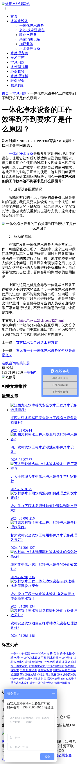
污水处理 (49, 662)
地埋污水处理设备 (64, 670)
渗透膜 (15, 674)
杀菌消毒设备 (29, 39)
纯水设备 (51, 674)
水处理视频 (19, 67)
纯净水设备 (36, 662)
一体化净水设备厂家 (33, 657)
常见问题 (18, 62)
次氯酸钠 (71, 678)
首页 (14, 16)
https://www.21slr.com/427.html (41, 320)
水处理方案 (19, 53)
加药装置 (26, 44)
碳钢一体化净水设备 (42, 682)
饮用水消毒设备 (34, 678)
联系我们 (18, 85)
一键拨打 (31, 372)
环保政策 (18, 71)
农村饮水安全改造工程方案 (37, 342)
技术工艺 (18, 58)
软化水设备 (28, 35)
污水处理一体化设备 (60, 657)
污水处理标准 (55, 666)
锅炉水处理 (17, 678)
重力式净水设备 (20, 682)
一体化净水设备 (31, 25)
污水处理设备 (29, 48)
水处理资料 (19, 76)
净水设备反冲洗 (66, 674)
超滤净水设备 (37, 666)
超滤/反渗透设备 (32, 30)
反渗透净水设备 (64, 653)
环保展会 (18, 81)
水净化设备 (19, 21)
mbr (63, 678)
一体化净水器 (20, 653)
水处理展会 (63, 662)
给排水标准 (45, 670)
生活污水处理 (52, 678)
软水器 (15, 657)
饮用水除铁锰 (62, 682)
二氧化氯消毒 (28, 670)
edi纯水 (41, 674)
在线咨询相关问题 (16, 363)
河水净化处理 (28, 674)
